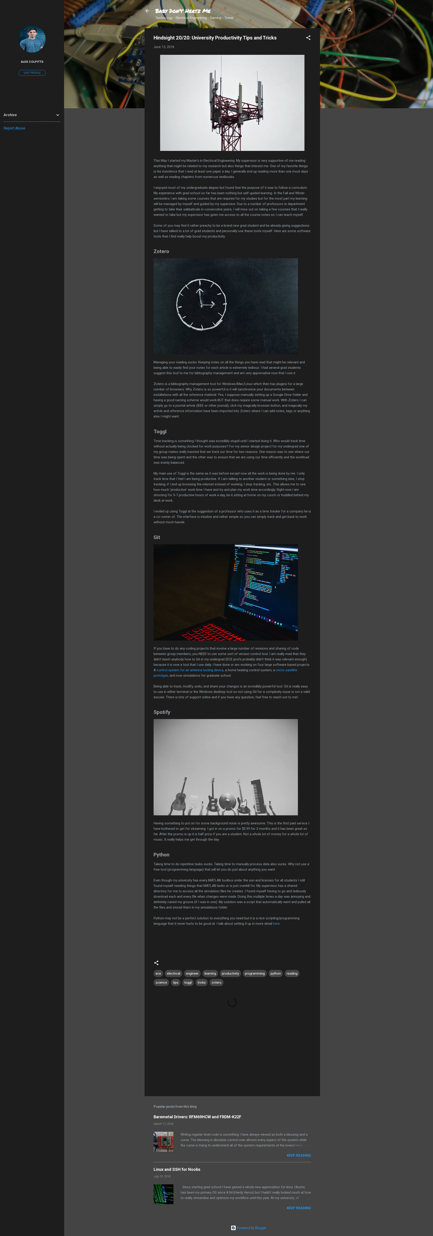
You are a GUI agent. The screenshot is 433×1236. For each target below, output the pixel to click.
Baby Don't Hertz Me (183, 11)
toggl (188, 982)
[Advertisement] (338, 96)
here (276, 924)
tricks (202, 982)
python (276, 973)
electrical (173, 973)
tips (175, 982)
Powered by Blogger (251, 1228)
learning (210, 973)
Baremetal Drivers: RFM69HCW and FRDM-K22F (197, 1116)
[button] (308, 38)
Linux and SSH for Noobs (177, 1169)
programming (255, 973)
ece (158, 973)
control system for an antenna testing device (190, 670)
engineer (192, 973)
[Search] (349, 10)
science (161, 982)
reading (292, 973)
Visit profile (32, 72)
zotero (216, 982)
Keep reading (299, 1155)
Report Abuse (14, 128)
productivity (230, 973)
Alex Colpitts (32, 61)
